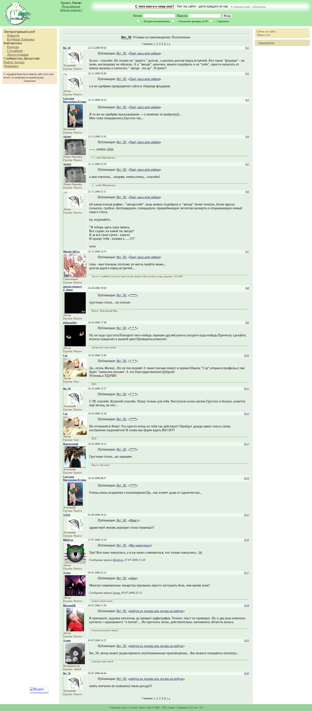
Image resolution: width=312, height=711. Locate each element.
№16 (246, 539)
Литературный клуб (19, 31)
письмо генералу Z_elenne (72, 288)
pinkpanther (70, 322)
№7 (247, 251)
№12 (246, 413)
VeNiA (66, 514)
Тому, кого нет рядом (144, 53)
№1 (247, 47)
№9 (247, 322)
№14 (246, 478)
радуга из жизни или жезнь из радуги (156, 611)
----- (65, 73)
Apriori (67, 136)
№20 (246, 673)
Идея (142, 707)
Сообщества (13, 58)
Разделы (13, 47)
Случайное (15, 51)
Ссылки (133, 707)
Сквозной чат (266, 42)
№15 (246, 514)
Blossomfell (69, 605)
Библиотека (13, 43)
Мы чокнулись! (140, 545)
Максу (133, 520)
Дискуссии (31, 58)
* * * (132, 328)
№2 (247, 73)
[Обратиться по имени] (75, 62)
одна (132, 578)
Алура (66, 572)
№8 (247, 288)
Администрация (241, 6)
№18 (246, 605)
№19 (246, 640)
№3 (247, 99)
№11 (246, 388)
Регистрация (71, 6)
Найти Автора (14, 62)
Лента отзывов (17, 54)
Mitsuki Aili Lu (71, 251)
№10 (246, 355)
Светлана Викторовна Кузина (74, 100)
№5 (247, 164)
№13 (246, 443)
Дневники (11, 66)
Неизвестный (70, 443)
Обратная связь (118, 707)
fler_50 (126, 37)
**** (132, 295)
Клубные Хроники (20, 39)
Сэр (65, 355)
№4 (247, 136)
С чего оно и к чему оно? (154, 6)
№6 (247, 191)
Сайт (148, 707)
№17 (246, 572)
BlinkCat (68, 539)
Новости (13, 35)
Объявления (259, 6)
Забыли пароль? (71, 10)
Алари (67, 640)
